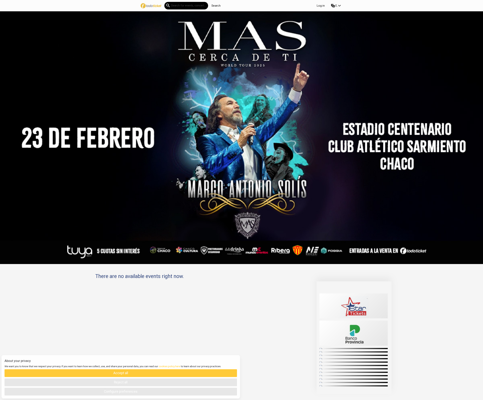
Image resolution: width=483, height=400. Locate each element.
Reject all (121, 382)
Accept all (120, 373)
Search (216, 5)
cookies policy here (169, 366)
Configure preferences (121, 391)
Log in (321, 5)
